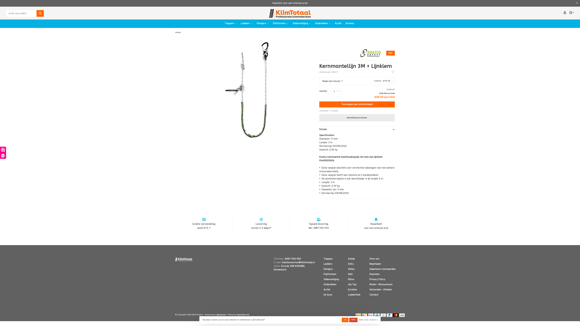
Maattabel (375, 264)
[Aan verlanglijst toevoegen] (393, 72)
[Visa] (402, 316)
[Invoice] (383, 316)
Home (178, 32)
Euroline (352, 289)
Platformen (279, 23)
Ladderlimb (354, 294)
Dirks (351, 264)
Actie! (338, 23)
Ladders (245, 23)
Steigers (261, 23)
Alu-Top (352, 284)
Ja (345, 320)
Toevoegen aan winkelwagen (357, 104)
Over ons (374, 258)
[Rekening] (565, 13)
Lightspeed (221, 315)
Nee (353, 320)
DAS (350, 274)
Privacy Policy (377, 279)
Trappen (229, 23)
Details (323, 129)
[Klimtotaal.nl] (183, 259)
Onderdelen (321, 23)
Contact (374, 294)
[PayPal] (389, 316)
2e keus (349, 23)
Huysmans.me (243, 315)
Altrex (351, 269)
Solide (351, 258)
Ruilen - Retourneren (381, 284)
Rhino (351, 279)
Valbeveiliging (300, 23)
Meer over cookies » (368, 320)
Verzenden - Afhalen (380, 289)
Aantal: (323, 91)
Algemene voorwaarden (382, 269)
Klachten (374, 274)
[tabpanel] (247, 90)
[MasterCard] (396, 316)
